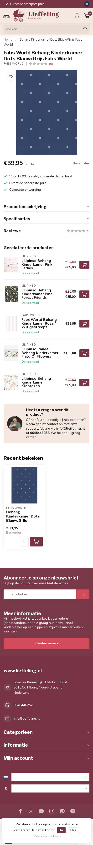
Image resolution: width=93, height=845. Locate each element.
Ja (61, 830)
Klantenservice (46, 643)
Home (8, 40)
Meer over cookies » (47, 836)
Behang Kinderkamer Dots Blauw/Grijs (23, 516)
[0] (86, 15)
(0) (51, 64)
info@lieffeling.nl (70, 428)
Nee (73, 830)
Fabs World (14, 63)
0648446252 (39, 433)
